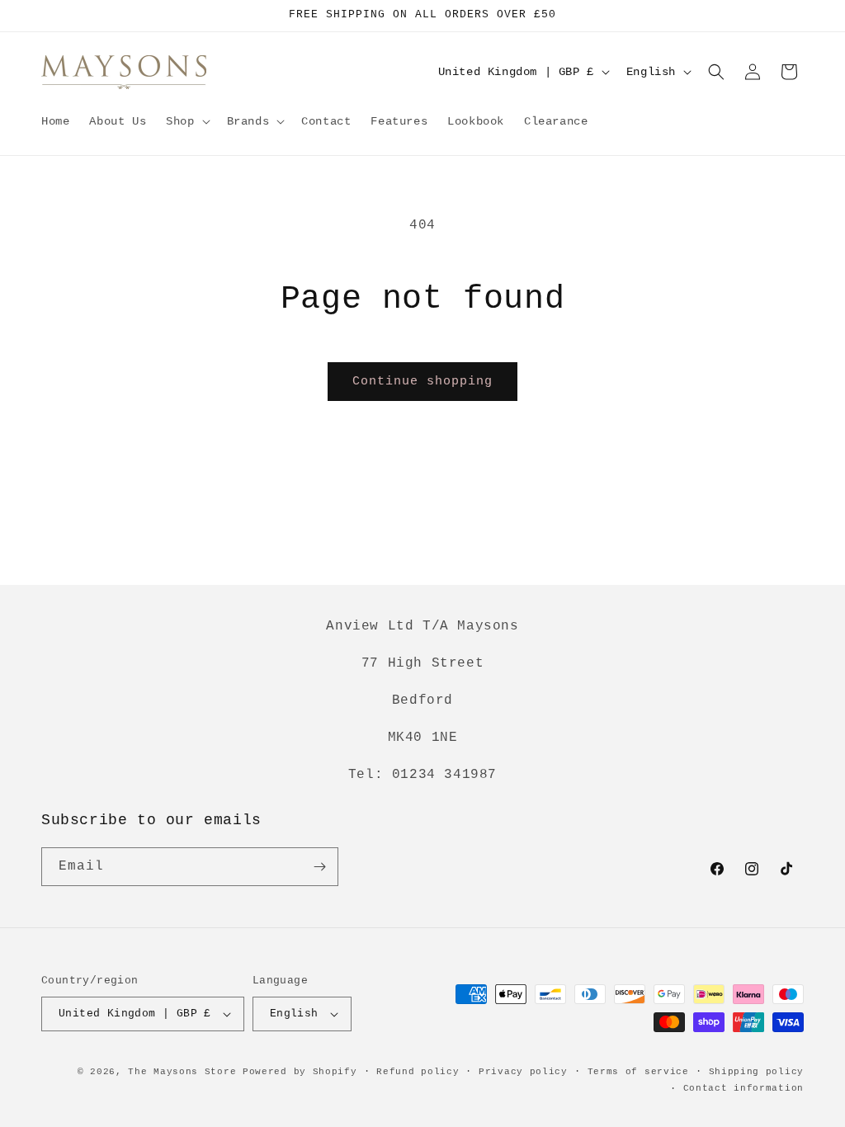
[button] (186, 121)
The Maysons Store (182, 1072)
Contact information (743, 1088)
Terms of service (638, 1072)
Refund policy (417, 1072)
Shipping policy (757, 1072)
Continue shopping (422, 382)
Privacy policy (523, 1072)
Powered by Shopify (300, 1072)
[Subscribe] (319, 866)
